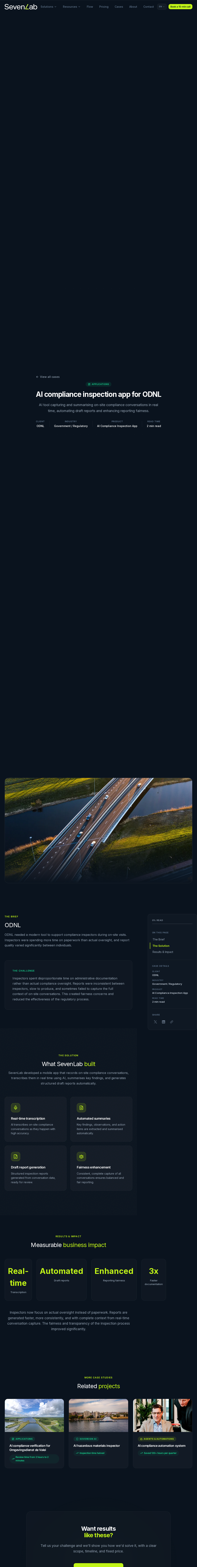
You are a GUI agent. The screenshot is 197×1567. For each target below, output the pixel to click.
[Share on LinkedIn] (163, 1022)
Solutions (47, 6)
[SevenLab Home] (21, 6)
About (133, 6)
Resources (70, 6)
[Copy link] (171, 1022)
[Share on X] (155, 1022)
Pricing (104, 6)
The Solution (161, 945)
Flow (90, 6)
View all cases (50, 376)
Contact (148, 6)
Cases (119, 6)
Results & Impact (163, 951)
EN (160, 6)
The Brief (158, 939)
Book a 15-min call (180, 6)
